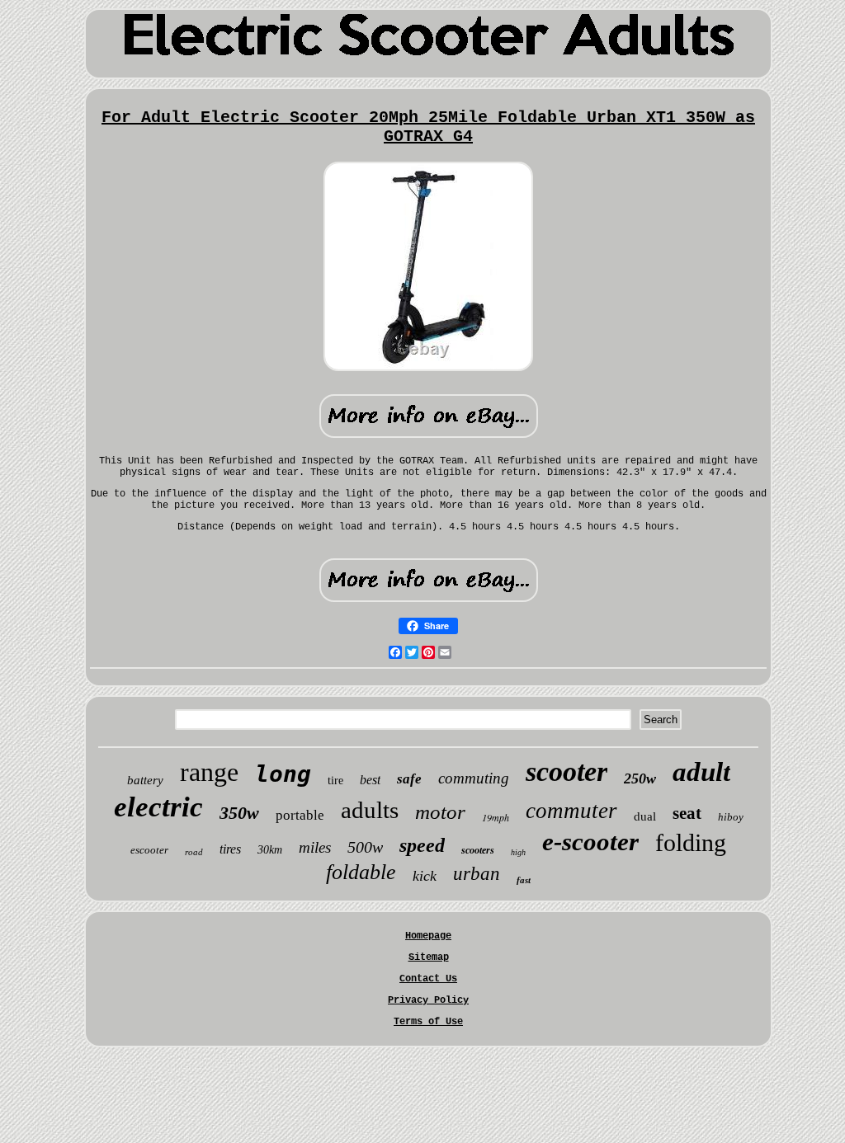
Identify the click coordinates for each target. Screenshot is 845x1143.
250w (640, 778)
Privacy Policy (428, 1000)
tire (335, 780)
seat (687, 813)
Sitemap (428, 957)
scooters (477, 850)
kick (425, 876)
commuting (473, 778)
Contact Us (428, 979)
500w (365, 847)
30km (269, 850)
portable (300, 815)
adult (701, 772)
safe (409, 779)
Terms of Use (428, 1022)
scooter (566, 771)
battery (145, 780)
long (283, 774)
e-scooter (590, 841)
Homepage (428, 936)
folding (690, 842)
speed (422, 845)
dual (645, 816)
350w (239, 812)
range (209, 772)
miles (315, 847)
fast (524, 880)
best (370, 780)
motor (440, 812)
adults (370, 810)
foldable (361, 872)
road (194, 852)
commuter (571, 810)
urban (476, 873)
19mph (495, 817)
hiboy (731, 817)
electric (158, 807)
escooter (149, 850)
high (518, 852)
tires (230, 849)
